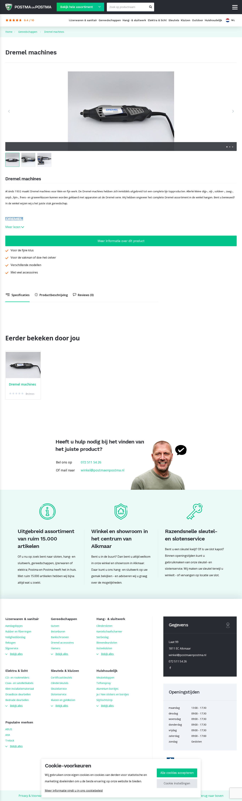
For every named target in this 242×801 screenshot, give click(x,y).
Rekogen (10, 642)
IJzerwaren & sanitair (83, 20)
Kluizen (185, 20)
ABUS (8, 729)
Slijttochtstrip (104, 700)
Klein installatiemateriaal (19, 688)
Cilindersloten (104, 625)
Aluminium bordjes (107, 688)
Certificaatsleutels (61, 677)
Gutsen (55, 625)
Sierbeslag (102, 637)
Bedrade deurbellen (17, 700)
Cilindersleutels (59, 683)
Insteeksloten (104, 648)
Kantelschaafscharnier (109, 631)
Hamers (55, 648)
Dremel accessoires (62, 642)
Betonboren (58, 631)
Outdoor (197, 20)
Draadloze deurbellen (18, 694)
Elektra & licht (157, 20)
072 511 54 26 (91, 462)
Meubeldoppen (105, 677)
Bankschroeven (60, 637)
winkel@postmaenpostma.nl (102, 470)
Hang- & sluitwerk (134, 20)
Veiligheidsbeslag (15, 637)
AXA (7, 734)
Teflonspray (103, 683)
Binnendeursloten (106, 642)
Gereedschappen (110, 20)
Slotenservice (58, 694)
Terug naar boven (211, 796)
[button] (8, 111)
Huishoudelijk (213, 20)
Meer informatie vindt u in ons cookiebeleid (74, 791)
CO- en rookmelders (17, 677)
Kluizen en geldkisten (63, 700)
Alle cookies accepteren (177, 772)
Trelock (9, 740)
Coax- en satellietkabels (19, 683)
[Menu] (235, 7)
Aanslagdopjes (14, 625)
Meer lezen (13, 227)
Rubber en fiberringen (18, 631)
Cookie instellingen (177, 783)
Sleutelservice (59, 688)
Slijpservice (11, 648)
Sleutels (173, 20)
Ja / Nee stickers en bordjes (112, 694)
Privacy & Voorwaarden (34, 796)
